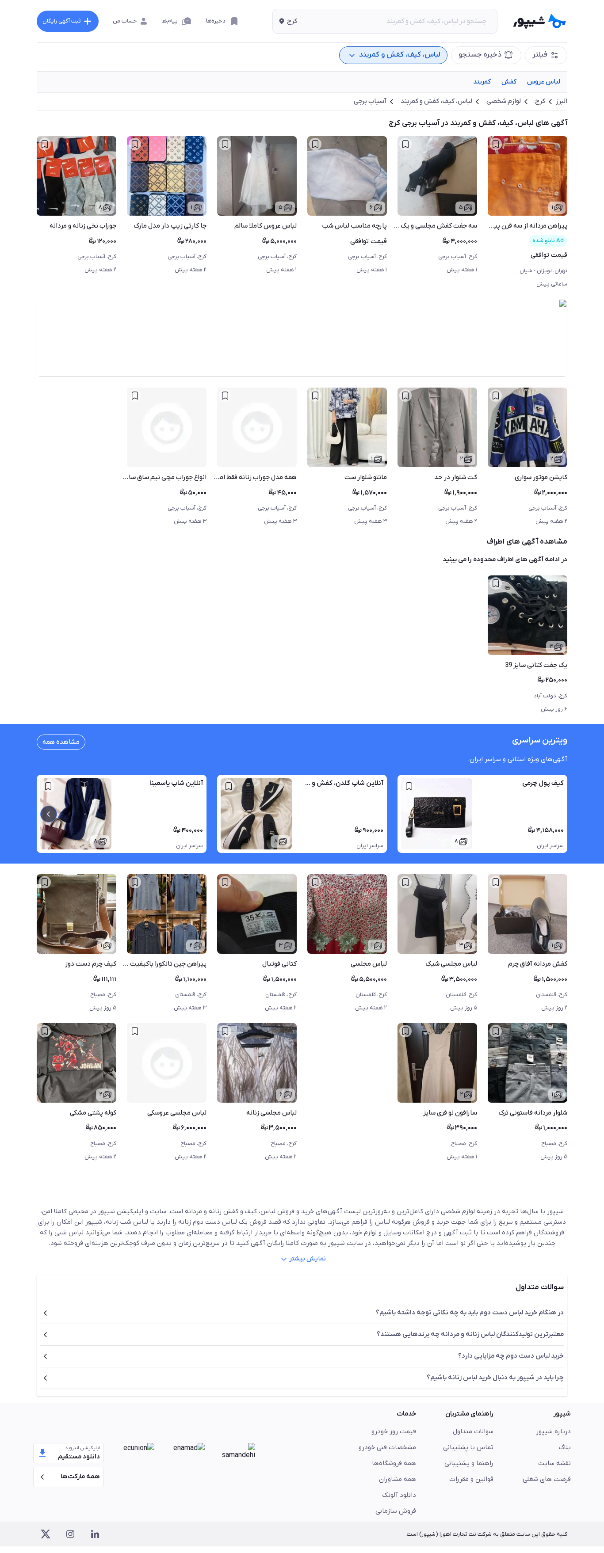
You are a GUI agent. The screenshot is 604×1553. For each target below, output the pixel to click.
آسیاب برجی (370, 101)
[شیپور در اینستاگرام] (70, 1534)
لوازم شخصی (503, 101)
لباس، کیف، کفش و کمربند (436, 101)
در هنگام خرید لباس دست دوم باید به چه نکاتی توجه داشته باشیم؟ (470, 1312)
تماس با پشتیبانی (468, 1447)
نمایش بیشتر (307, 1258)
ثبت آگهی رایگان (61, 21)
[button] (286, 21)
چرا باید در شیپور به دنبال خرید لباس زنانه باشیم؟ (495, 1377)
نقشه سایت (554, 1463)
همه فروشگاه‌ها (394, 1463)
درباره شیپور (553, 1431)
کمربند (482, 81)
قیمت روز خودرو (393, 1431)
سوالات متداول (473, 1431)
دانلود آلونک (399, 1495)
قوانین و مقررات (471, 1479)
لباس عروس (543, 81)
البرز (561, 101)
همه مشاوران (397, 1479)
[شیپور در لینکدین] (95, 1534)
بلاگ (565, 1447)
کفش (508, 81)
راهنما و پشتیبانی (468, 1463)
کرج (540, 101)
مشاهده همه (61, 742)
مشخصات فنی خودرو (387, 1447)
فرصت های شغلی (547, 1479)
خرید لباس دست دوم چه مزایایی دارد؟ (511, 1355)
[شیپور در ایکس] (45, 1534)
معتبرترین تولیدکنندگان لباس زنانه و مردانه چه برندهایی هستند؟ (470, 1334)
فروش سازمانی (395, 1511)
